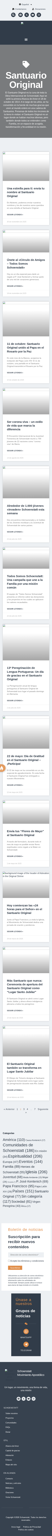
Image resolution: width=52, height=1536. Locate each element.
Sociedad (21, 1201)
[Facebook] (20, 15)
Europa (10, 1161)
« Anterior (9, 1109)
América (14, 1140)
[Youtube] (33, 15)
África (26, 1206)
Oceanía (11, 1182)
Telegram (26, 1350)
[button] (13, 15)
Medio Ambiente (32, 1177)
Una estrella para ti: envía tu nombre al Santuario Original (25, 192)
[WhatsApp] (26, 1331)
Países (23, 1191)
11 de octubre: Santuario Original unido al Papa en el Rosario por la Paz (25, 347)
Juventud (13, 1177)
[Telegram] (26, 1344)
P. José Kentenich (32, 1181)
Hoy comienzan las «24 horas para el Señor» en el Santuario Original (24, 909)
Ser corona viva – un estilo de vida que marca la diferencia (25, 425)
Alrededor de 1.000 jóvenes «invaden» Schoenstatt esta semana (25, 509)
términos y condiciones (32, 1261)
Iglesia (36, 1172)
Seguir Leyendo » (15, 215)
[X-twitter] (26, 15)
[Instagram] (39, 15)
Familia (11, 1166)
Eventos (31, 1161)
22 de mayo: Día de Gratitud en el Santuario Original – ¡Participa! (25, 759)
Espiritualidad (25, 1156)
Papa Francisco (18, 1186)
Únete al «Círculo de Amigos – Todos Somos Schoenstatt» (26, 263)
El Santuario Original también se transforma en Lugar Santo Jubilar (24, 1067)
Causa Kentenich (35, 1140)
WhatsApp (26, 1337)
